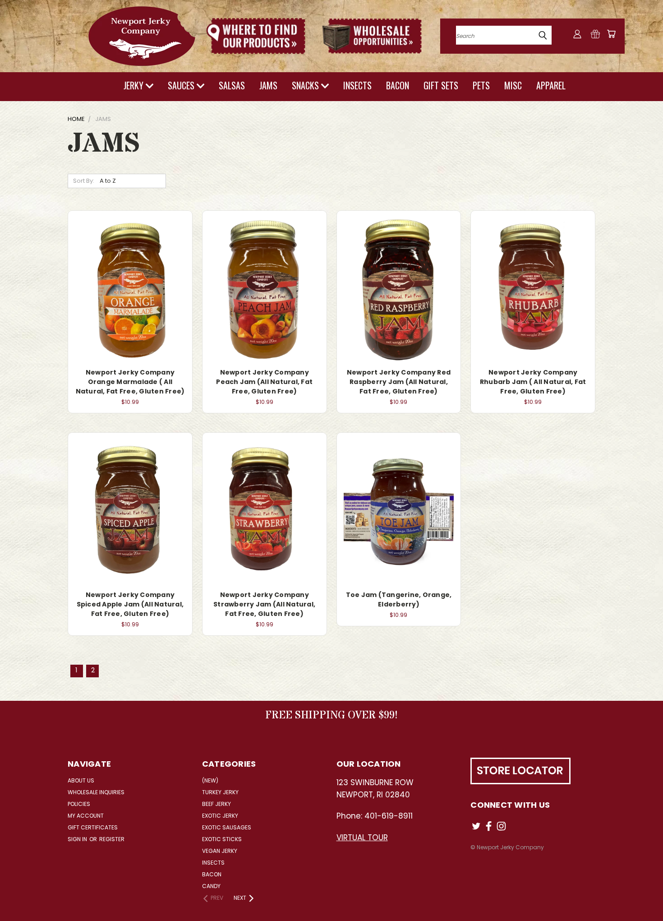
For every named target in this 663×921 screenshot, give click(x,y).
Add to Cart (130, 288)
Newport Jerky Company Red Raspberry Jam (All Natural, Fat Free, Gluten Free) (399, 382)
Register (111, 839)
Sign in (78, 839)
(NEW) (210, 780)
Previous (639, 893)
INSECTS (357, 85)
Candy (211, 886)
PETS (481, 85)
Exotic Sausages (226, 827)
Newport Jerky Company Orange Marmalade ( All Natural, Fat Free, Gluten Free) (130, 382)
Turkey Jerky (220, 792)
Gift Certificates (93, 827)
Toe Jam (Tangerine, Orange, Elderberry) (399, 599)
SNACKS (306, 85)
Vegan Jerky (219, 851)
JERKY (135, 85)
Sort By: (83, 180)
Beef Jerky (216, 804)
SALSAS (232, 85)
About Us (81, 780)
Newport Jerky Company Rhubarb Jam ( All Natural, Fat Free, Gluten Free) (533, 382)
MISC (513, 85)
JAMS (268, 85)
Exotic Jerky (220, 815)
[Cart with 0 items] (611, 33)
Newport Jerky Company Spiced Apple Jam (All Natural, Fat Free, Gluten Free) (130, 604)
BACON (397, 85)
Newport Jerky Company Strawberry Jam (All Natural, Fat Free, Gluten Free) (264, 604)
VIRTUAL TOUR (362, 837)
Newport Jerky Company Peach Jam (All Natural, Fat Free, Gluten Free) (264, 382)
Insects (213, 862)
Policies (79, 804)
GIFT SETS (441, 85)
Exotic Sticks (222, 839)
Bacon (211, 874)
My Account (86, 815)
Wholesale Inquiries (96, 792)
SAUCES (182, 85)
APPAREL (551, 85)
